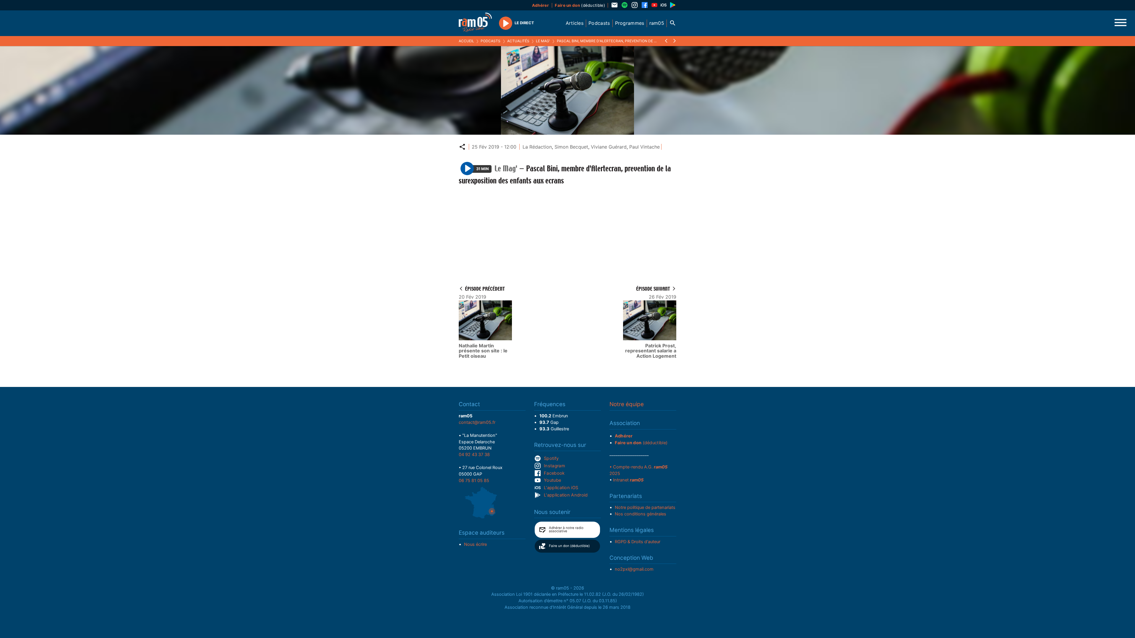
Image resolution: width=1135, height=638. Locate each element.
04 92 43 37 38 (474, 454)
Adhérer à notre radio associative (566, 529)
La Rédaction (537, 147)
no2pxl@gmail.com (634, 569)
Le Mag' (543, 41)
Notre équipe (626, 404)
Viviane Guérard (609, 147)
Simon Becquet (571, 147)
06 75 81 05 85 (474, 480)
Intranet (628, 480)
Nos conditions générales (640, 514)
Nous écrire (475, 544)
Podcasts (490, 41)
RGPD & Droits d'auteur (637, 541)
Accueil (466, 41)
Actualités (518, 41)
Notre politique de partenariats (645, 507)
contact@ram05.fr (477, 422)
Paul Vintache (644, 147)
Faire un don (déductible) (569, 546)
